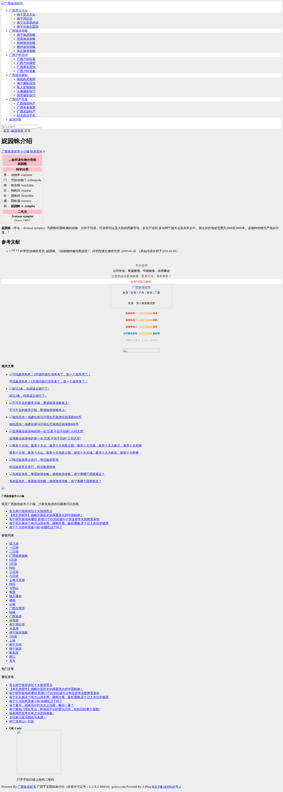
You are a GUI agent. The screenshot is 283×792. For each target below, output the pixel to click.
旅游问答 (15, 119)
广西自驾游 (17, 608)
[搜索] (39, 127)
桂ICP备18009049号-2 (166, 786)
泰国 (12, 592)
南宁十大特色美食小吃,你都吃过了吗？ (35, 527)
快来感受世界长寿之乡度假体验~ (31, 713)
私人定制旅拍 (26, 87)
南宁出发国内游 (28, 22)
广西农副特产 (26, 111)
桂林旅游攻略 (26, 42)
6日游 (13, 559)
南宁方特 (15, 644)
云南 (12, 604)
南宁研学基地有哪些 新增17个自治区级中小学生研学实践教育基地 (54, 519)
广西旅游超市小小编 (15, 151)
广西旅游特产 (26, 103)
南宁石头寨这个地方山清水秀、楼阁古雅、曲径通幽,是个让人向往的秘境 (59, 523)
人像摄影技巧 (26, 91)
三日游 (13, 572)
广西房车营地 (26, 67)
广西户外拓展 (26, 59)
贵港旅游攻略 (26, 38)
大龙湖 (13, 628)
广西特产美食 (18, 99)
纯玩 (12, 567)
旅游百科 (17, 130)
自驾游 (13, 620)
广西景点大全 (18, 10)
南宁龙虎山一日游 (21, 721)
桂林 (12, 612)
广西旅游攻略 (18, 30)
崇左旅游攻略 (26, 51)
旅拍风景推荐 (26, 79)
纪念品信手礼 (26, 115)
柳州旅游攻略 (26, 46)
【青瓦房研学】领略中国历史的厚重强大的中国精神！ (46, 515)
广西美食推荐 (26, 107)
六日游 (13, 576)
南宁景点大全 (26, 14)
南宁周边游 (24, 18)
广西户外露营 (26, 63)
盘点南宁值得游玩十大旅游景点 (30, 511)
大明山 (13, 588)
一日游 (13, 547)
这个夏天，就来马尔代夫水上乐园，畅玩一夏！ (41, 705)
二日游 (13, 551)
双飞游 (13, 543)
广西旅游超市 (27, 786)
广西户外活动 (18, 55)
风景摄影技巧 (26, 95)
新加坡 (13, 652)
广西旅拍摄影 (18, 75)
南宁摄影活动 (26, 83)
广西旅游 (15, 616)
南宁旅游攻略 (26, 34)
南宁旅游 (15, 648)
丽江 (12, 656)
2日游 (13, 636)
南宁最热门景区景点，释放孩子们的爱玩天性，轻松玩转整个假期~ (54, 709)
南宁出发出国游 (28, 26)
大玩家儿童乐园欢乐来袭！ (27, 717)
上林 (12, 640)
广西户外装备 (26, 71)
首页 (6, 130)
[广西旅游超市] (12, 3)
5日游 (13, 563)
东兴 (12, 660)
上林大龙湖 (17, 580)
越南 (12, 600)
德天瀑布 (15, 596)
